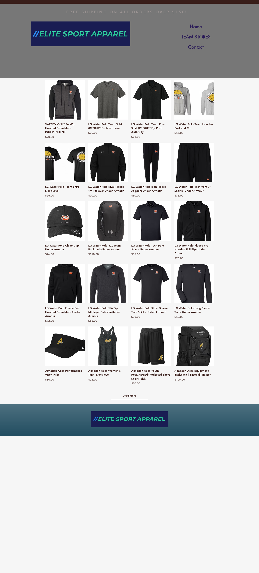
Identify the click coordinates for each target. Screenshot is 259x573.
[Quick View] (65, 100)
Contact (196, 47)
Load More (129, 395)
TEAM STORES (196, 37)
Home (196, 27)
